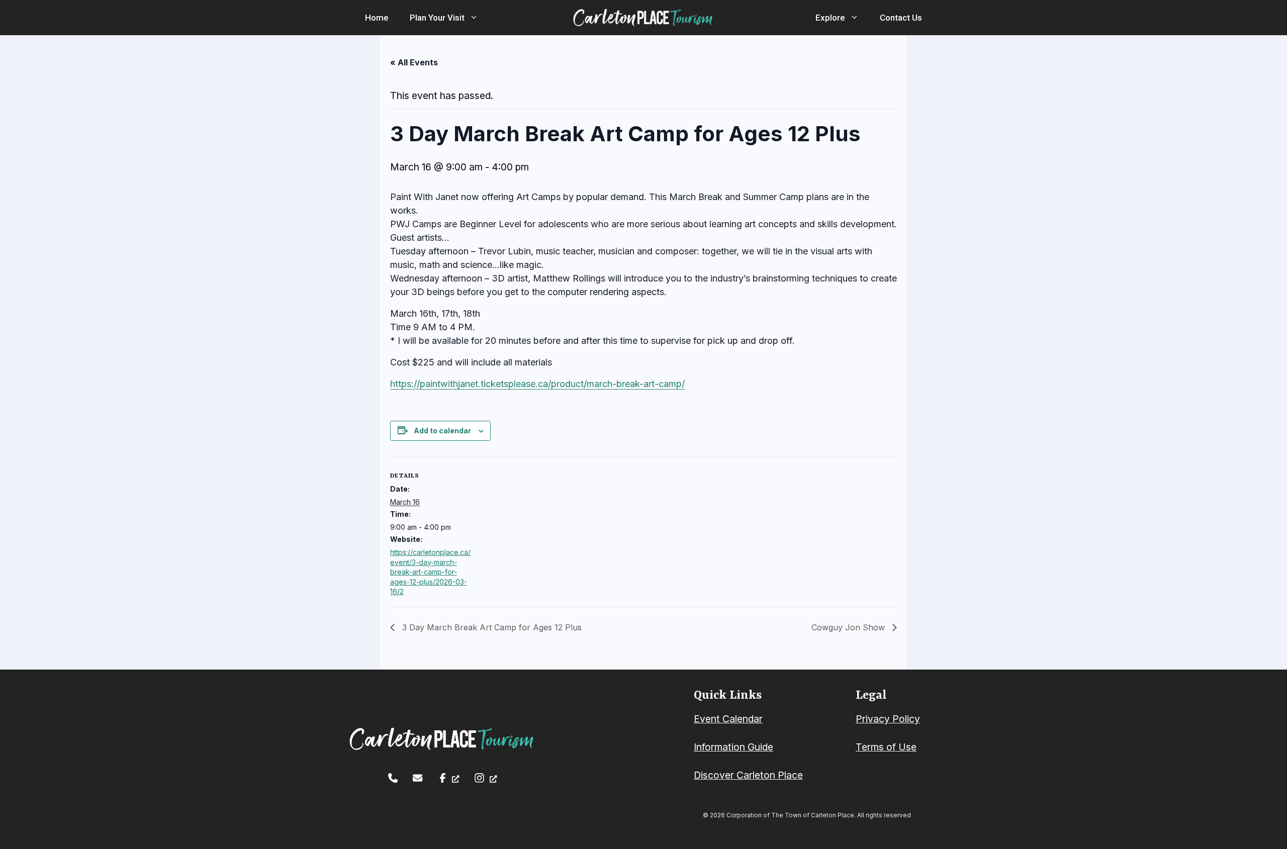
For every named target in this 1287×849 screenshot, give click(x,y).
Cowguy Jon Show (849, 627)
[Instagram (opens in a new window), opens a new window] (485, 778)
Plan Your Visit (437, 18)
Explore (830, 18)
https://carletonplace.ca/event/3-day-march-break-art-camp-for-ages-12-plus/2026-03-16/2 (430, 572)
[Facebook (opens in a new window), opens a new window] (448, 778)
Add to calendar (442, 430)
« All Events (414, 62)
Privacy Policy (888, 719)
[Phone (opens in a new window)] (393, 778)
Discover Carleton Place (748, 775)
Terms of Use (886, 747)
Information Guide (733, 747)
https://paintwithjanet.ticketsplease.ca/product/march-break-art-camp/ (537, 384)
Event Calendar (728, 719)
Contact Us (901, 18)
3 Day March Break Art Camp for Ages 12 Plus (491, 627)
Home (377, 18)
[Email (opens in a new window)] (417, 778)
